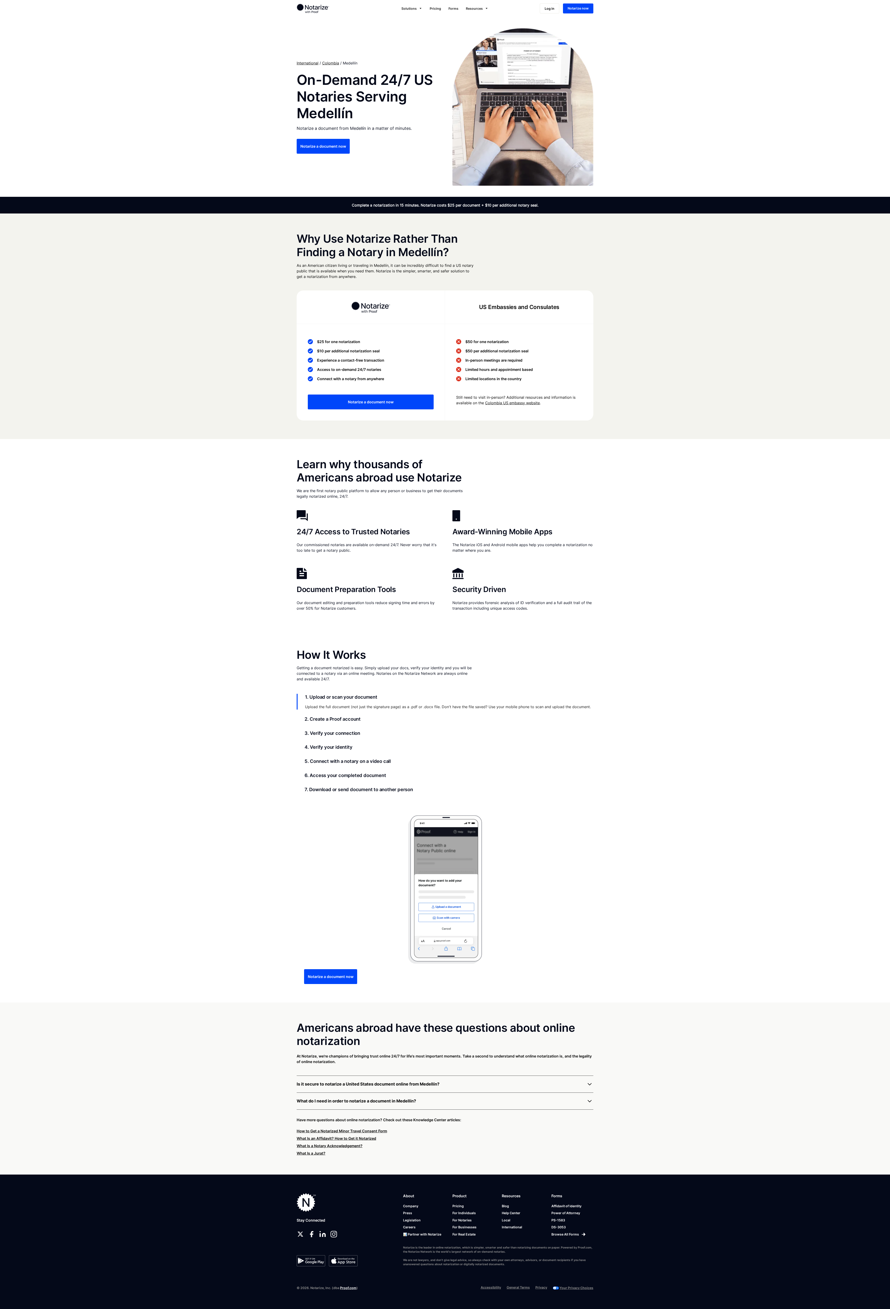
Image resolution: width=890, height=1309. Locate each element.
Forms (453, 8)
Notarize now (578, 8)
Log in (549, 8)
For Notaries (462, 1220)
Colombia (330, 63)
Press (407, 1213)
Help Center (511, 1213)
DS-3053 (558, 1227)
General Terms (518, 1287)
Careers (409, 1227)
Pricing (435, 8)
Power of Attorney (565, 1213)
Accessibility (491, 1287)
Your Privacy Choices (576, 1288)
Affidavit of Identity (566, 1206)
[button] (411, 8)
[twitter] (300, 1234)
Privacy (541, 1287)
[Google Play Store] (311, 1260)
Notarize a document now (323, 146)
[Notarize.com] (306, 1202)
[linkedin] (322, 1234)
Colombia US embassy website (512, 403)
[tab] (445, 702)
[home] (328, 8)
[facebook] (311, 1234)
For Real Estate (464, 1234)
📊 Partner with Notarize (422, 1234)
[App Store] (343, 1260)
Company (410, 1206)
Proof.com (348, 1288)
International (307, 63)
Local (506, 1220)
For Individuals (464, 1213)
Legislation (412, 1220)
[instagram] (333, 1234)
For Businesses (464, 1227)
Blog (505, 1206)
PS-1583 (558, 1220)
